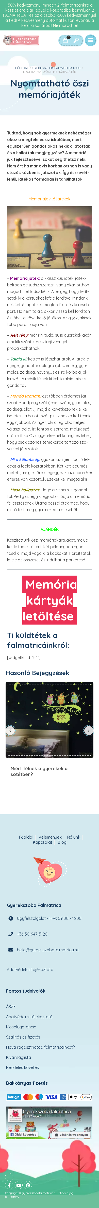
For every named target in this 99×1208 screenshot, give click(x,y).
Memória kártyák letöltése (49, 600)
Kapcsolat (42, 842)
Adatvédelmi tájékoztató (30, 969)
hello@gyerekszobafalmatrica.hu (48, 949)
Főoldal (21, 68)
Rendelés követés (22, 1067)
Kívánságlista (18, 1057)
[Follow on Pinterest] (28, 1185)
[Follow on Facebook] (9, 1185)
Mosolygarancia (21, 1026)
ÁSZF (11, 1006)
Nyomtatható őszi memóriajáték (49, 88)
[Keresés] (76, 40)
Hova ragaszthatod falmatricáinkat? (40, 1047)
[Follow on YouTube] (18, 1185)
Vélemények (50, 837)
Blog (62, 842)
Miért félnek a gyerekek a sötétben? (49, 720)
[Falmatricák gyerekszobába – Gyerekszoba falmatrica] (22, 40)
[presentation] (10, 730)
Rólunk (73, 837)
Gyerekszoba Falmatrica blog (56, 68)
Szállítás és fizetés (23, 1037)
